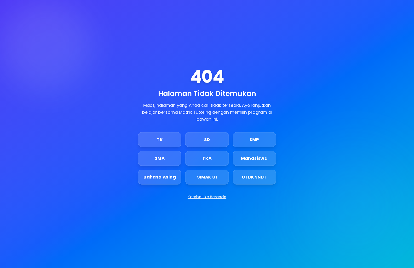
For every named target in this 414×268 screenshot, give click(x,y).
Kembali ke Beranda (207, 197)
